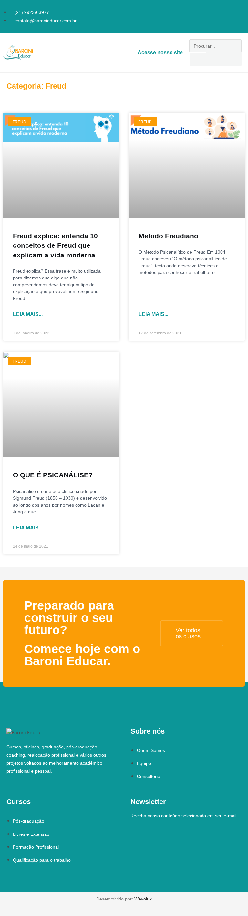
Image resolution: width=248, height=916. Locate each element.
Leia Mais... (28, 314)
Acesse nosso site (160, 52)
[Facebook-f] (231, 7)
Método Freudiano (168, 236)
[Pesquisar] (197, 59)
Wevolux (143, 898)
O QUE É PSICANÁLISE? (53, 475)
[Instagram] (240, 7)
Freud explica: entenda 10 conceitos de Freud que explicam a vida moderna (55, 245)
